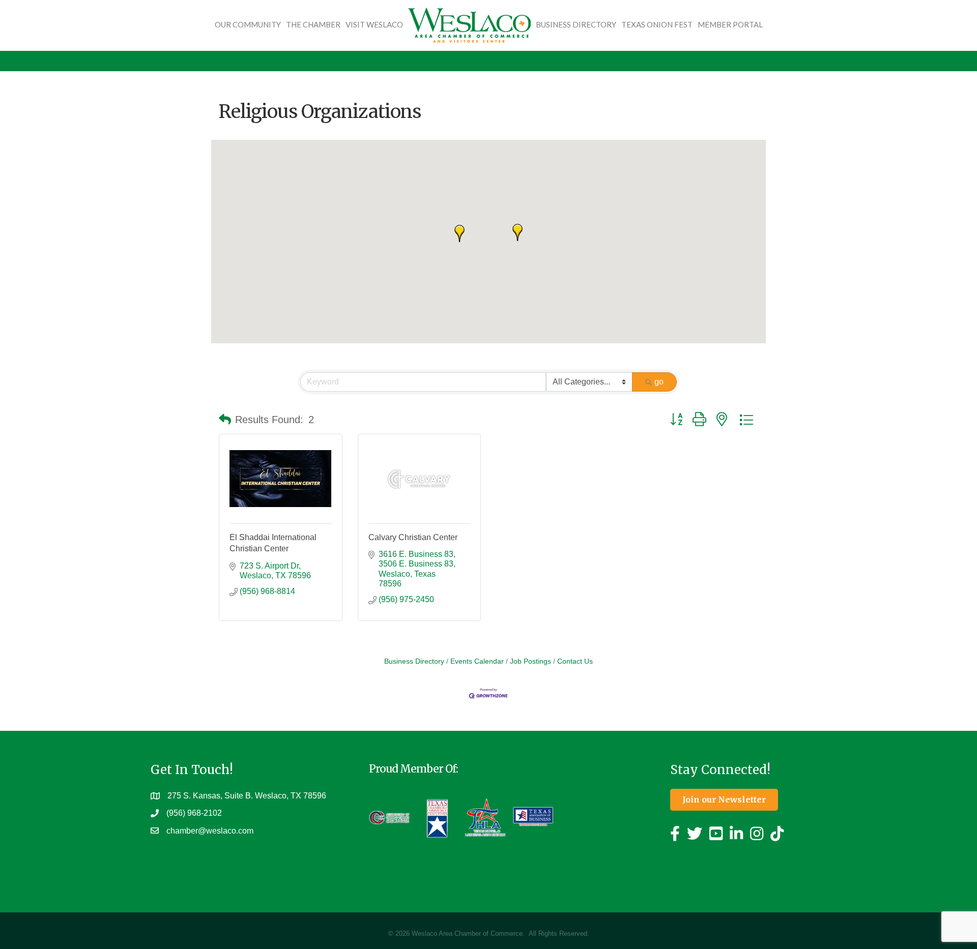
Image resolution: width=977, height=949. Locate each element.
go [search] (659, 381)
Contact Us (575, 661)
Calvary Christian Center (412, 537)
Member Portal (730, 24)
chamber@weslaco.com (209, 830)
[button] (517, 232)
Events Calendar (477, 661)
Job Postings (530, 661)
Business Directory (576, 24)
